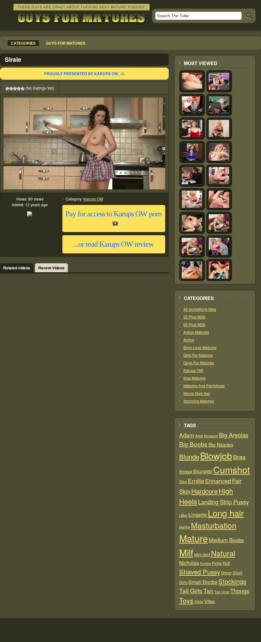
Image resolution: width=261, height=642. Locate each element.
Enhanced (218, 481)
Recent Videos (51, 268)
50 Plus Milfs (194, 316)
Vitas (209, 601)
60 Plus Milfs (194, 324)
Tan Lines (222, 591)
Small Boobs (202, 581)
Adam (186, 435)
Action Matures (196, 332)
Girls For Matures (198, 355)
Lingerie (197, 514)
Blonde (189, 456)
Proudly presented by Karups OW (81, 74)
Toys (186, 600)
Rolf (226, 563)
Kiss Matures (194, 378)
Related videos (16, 268)
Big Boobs (193, 444)
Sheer (226, 572)
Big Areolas (233, 435)
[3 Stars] (15, 89)
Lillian (183, 515)
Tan (208, 590)
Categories (23, 43)
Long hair (226, 513)
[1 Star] (7, 89)
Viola (198, 601)
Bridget (185, 472)
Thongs (239, 591)
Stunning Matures (198, 401)
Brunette (202, 471)
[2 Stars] (11, 89)
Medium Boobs (226, 540)
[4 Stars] (19, 89)
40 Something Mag (199, 309)
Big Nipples (220, 444)
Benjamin (211, 436)
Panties (205, 563)
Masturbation (213, 525)
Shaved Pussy (199, 571)
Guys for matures (65, 43)
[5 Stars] (23, 89)
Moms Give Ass (196, 393)
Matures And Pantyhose (204, 385)
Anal (199, 436)
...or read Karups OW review (114, 244)
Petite (217, 563)
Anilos (188, 339)
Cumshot (231, 469)
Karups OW (93, 198)
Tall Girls (190, 590)
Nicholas (189, 562)
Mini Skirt (202, 555)
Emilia (196, 480)
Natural (223, 553)
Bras (239, 456)
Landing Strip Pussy (223, 502)
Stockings (232, 581)
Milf (186, 552)
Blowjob (216, 455)
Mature (193, 538)
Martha (184, 527)
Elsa (183, 482)
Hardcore (204, 491)
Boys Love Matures (199, 347)
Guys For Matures (198, 362)
